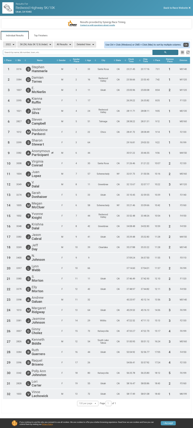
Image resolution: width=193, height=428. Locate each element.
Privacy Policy (47, 424)
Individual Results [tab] (15, 35)
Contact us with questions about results (97, 25)
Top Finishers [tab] (40, 35)
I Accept (168, 423)
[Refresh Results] (188, 52)
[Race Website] (9, 8)
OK (186, 45)
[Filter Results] (182, 52)
